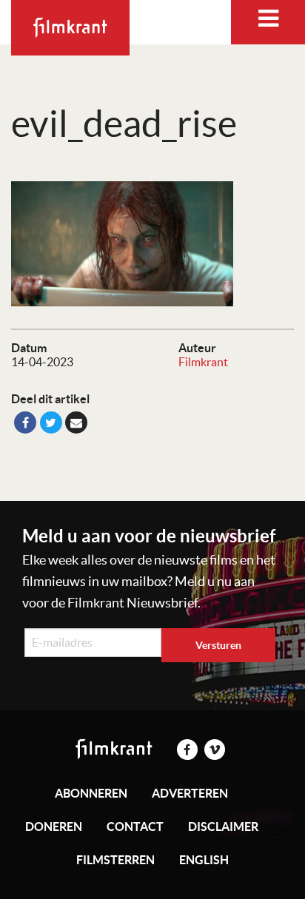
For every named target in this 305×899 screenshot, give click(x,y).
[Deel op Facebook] (25, 422)
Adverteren (190, 793)
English (204, 859)
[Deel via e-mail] (76, 422)
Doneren (53, 826)
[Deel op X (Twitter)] (51, 422)
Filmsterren (115, 859)
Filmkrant (203, 361)
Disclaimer (223, 826)
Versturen (218, 645)
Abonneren (91, 793)
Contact (135, 826)
